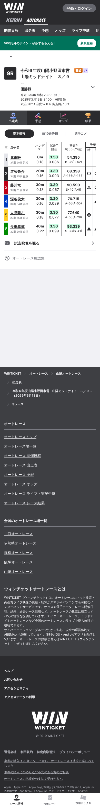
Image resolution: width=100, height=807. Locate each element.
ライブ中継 (81, 30)
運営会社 (10, 752)
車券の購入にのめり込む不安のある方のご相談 (36, 772)
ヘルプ (8, 671)
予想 (45, 30)
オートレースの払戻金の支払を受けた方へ (33, 779)
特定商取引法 (46, 752)
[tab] (50, 133)
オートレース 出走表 (20, 465)
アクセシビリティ (16, 688)
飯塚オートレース (18, 562)
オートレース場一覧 (20, 446)
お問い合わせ (13, 679)
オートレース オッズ (20, 484)
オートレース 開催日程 (22, 455)
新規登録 (87, 43)
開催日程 (11, 30)
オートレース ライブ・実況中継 (29, 493)
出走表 (30, 30)
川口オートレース (18, 533)
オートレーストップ (20, 436)
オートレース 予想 (19, 474)
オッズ (60, 30)
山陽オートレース (18, 571)
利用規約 (27, 752)
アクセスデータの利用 (19, 697)
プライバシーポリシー (74, 752)
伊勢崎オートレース (20, 543)
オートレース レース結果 (24, 503)
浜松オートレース (18, 552)
